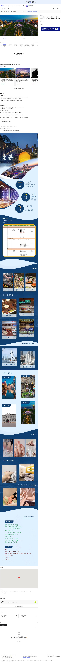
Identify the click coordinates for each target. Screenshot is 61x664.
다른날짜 (35, 42)
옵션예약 (4, 38)
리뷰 (33, 38)
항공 (2, 11)
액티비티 (5, 66)
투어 (1, 66)
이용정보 (23, 38)
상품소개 (14, 38)
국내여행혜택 (35, 11)
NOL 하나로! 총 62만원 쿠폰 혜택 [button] (15, 5)
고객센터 (52, 650)
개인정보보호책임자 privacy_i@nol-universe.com (53, 656)
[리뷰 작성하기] (37, 622)
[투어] (5, 8)
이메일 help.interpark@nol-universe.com (34, 655)
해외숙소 (5, 11)
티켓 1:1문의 (28, 657)
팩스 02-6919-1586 (25, 655)
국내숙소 (19, 11)
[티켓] (8, 8)
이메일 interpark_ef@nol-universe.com (52, 655)
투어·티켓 (14, 11)
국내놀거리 (24, 11)
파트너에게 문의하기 (19, 606)
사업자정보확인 (11, 655)
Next (38, 75)
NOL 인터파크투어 (3, 625)
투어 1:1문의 (24, 657)
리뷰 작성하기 (19, 641)
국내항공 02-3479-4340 (33, 656)
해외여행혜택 (29, 11)
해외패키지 (10, 11)
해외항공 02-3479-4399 (26, 656)
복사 (30, 591)
